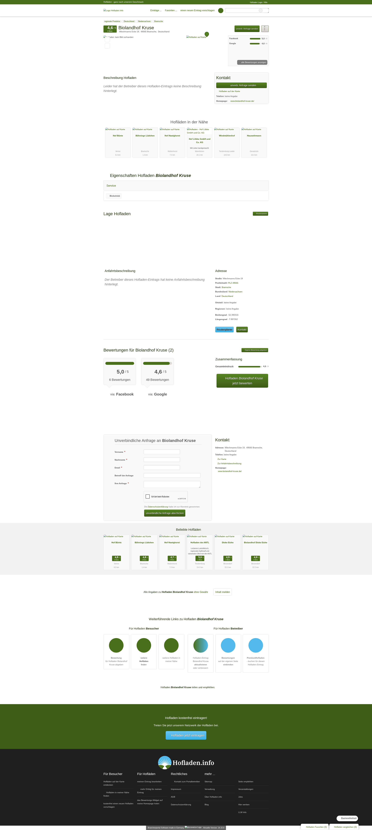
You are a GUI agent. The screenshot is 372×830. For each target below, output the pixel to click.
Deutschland (227, 296)
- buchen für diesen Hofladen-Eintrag (256, 661)
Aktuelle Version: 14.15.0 (213, 828)
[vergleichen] (107, 45)
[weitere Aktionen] (265, 28)
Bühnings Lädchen (145, 135)
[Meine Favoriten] (220, 10)
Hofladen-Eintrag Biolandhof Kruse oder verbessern (201, 663)
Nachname (120, 460)
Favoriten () (316, 827)
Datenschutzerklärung (158, 507)
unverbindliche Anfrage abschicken (165, 513)
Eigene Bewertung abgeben (255, 350)
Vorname (119, 452)
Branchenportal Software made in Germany (165, 828)
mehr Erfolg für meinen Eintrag (149, 791)
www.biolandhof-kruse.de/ (242, 101)
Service (111, 185)
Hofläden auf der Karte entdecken (113, 783)
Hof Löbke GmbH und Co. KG (199, 140)
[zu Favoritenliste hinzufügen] (107, 39)
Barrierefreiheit (348, 818)
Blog (207, 804)
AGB (173, 797)
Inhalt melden (222, 591)
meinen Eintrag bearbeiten (149, 781)
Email (118, 468)
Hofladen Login (255, 2)
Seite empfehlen (245, 781)
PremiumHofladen (263, 124)
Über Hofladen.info (213, 797)
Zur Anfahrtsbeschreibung (229, 463)
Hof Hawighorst (172, 135)
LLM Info (242, 812)
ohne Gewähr (201, 591)
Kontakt (242, 329)
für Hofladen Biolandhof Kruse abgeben (116, 661)
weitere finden (143, 661)
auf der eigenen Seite (228, 661)
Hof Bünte (118, 135)
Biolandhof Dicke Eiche (255, 542)
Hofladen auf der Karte (229, 91)
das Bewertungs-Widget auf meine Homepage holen (150, 802)
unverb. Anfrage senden (247, 29)
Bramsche (226, 287)
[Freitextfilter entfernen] (261, 10)
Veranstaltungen (245, 789)
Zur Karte (222, 459)
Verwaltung (210, 789)
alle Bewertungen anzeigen (253, 62)
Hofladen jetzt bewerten (243, 380)
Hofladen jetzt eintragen (187, 735)
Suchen (266, 10)
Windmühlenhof (227, 135)
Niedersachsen (235, 291)
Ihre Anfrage (121, 483)
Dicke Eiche (228, 542)
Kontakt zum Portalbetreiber (187, 781)
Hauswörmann (254, 135)
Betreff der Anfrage (124, 475)
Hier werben (244, 804)
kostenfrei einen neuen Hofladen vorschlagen (118, 805)
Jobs (240, 797)
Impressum (176, 789)
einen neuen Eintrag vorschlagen (197, 10)
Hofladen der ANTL (200, 542)
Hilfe (265, 2)
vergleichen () (345, 827)
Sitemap (208, 781)
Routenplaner (261, 214)
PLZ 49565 (233, 283)
